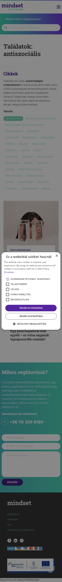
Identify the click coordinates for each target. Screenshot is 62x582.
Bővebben (9, 272)
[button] (31, 324)
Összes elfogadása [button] (31, 307)
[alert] (31, 291)
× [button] (56, 256)
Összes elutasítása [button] (31, 316)
